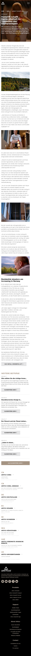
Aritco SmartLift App (15, 616)
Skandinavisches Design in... (11, 400)
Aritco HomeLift (15, 590)
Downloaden (15, 614)
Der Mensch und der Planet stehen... (14, 421)
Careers (15, 645)
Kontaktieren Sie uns (15, 643)
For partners (16, 648)
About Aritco (15, 621)
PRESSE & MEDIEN (15, 635)
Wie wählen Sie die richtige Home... (14, 378)
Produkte (15, 587)
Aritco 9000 (15, 599)
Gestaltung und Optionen (15, 629)
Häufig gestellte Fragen (15, 612)
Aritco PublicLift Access (15, 597)
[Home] (3, 3)
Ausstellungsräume (15, 610)
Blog (8, 11)
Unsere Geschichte (15, 624)
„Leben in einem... (7, 442)
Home (2, 11)
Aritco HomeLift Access (15, 595)
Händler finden (15, 607)
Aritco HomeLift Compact (15, 593)
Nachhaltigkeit (15, 627)
